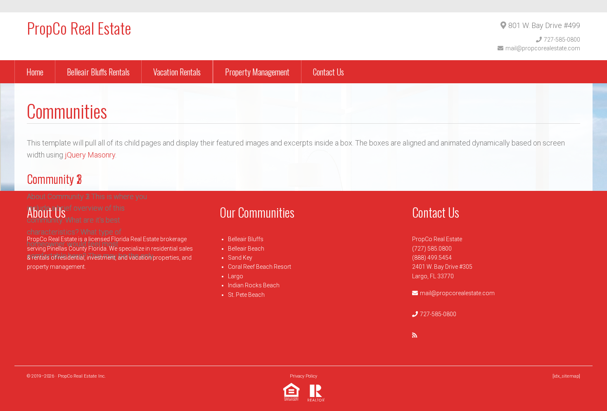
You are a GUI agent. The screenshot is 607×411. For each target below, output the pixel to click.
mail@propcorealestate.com (542, 48)
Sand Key (240, 257)
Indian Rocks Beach (254, 285)
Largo (235, 276)
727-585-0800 (562, 39)
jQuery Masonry (90, 154)
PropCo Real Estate (79, 27)
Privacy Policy (303, 376)
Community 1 (54, 178)
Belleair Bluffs (245, 239)
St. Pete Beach (246, 294)
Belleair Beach (246, 248)
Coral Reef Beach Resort (259, 266)
